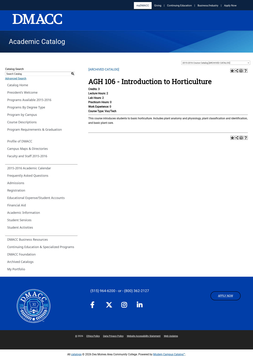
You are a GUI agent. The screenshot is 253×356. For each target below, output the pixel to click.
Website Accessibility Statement (144, 336)
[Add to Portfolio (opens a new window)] (232, 71)
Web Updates (171, 336)
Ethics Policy (93, 336)
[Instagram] (125, 305)
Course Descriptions (22, 122)
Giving (157, 5)
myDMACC (142, 5)
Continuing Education (179, 5)
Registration (16, 190)
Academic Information (23, 212)
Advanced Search (15, 78)
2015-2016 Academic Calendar (29, 168)
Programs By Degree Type (26, 107)
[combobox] (215, 63)
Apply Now (230, 5)
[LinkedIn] (141, 305)
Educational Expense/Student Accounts (36, 198)
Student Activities (20, 227)
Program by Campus (22, 115)
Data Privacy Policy (113, 336)
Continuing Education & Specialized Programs (40, 247)
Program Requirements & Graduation (34, 129)
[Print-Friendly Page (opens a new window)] (241, 71)
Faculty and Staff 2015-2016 (27, 156)
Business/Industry (208, 5)
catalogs (76, 354)
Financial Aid (16, 205)
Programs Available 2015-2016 (29, 100)
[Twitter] (110, 304)
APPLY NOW (225, 295)
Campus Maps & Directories (27, 149)
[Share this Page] (237, 71)
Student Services (19, 220)
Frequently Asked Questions (27, 175)
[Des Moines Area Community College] (37, 21)
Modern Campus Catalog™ (169, 354)
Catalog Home (17, 85)
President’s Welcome (22, 92)
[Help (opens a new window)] (245, 71)
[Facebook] (94, 305)
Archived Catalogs (20, 262)
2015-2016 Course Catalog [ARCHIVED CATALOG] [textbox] (206, 63)
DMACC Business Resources (27, 239)
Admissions (15, 183)
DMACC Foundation (21, 254)
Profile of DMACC (19, 141)
